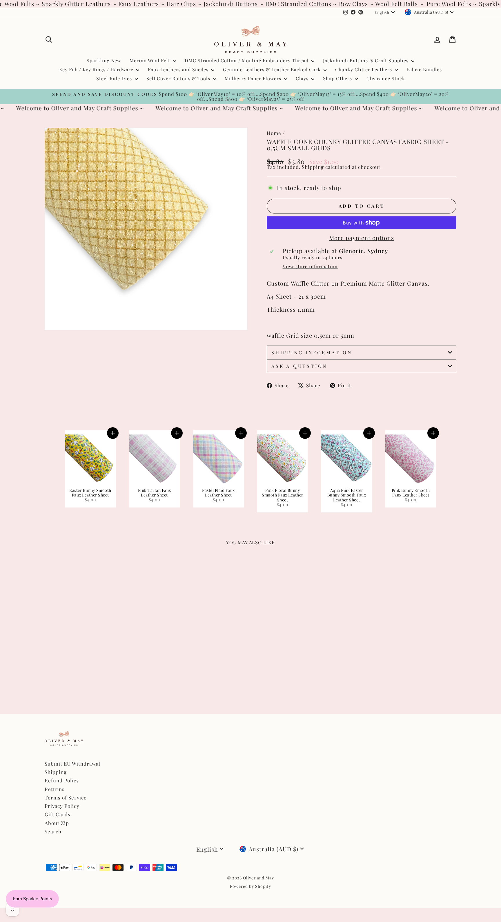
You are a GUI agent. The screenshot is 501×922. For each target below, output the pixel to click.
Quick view (93, 651)
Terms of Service (66, 797)
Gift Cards (57, 814)
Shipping (313, 167)
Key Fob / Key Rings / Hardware (97, 69)
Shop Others (338, 78)
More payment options (361, 238)
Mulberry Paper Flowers (254, 78)
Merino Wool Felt (151, 60)
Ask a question (299, 366)
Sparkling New (104, 60)
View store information (310, 266)
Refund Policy (62, 780)
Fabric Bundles (424, 69)
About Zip (57, 823)
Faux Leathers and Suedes (179, 69)
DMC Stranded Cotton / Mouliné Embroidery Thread (247, 60)
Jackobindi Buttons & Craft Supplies (366, 60)
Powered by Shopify (250, 886)
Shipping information (311, 352)
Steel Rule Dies (114, 78)
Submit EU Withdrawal (72, 763)
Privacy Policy (62, 806)
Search (53, 831)
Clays (303, 78)
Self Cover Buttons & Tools (179, 78)
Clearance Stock (385, 78)
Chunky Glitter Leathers (364, 69)
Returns (55, 789)
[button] (113, 433)
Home (274, 133)
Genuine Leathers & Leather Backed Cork (272, 69)
